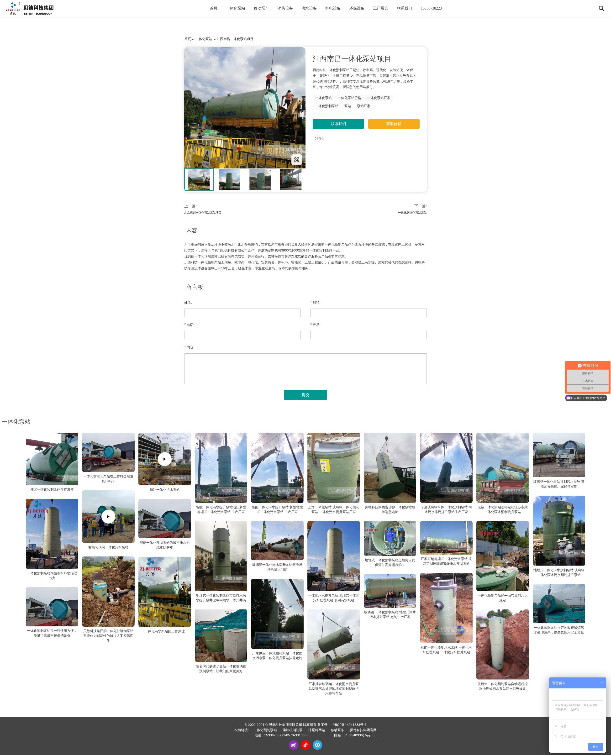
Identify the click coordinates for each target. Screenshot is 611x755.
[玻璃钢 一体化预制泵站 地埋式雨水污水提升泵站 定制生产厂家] (390, 591)
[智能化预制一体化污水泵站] (108, 516)
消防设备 (285, 8)
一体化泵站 (235, 8)
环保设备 (356, 8)
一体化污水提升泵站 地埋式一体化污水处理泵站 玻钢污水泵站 (333, 597)
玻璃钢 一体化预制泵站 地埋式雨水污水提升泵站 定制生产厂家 (390, 614)
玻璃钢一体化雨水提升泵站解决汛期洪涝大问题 (277, 567)
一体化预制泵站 (326, 106)
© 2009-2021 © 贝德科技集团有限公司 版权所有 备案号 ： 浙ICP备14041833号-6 (306, 725)
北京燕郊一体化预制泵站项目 (202, 212)
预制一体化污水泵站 (165, 490)
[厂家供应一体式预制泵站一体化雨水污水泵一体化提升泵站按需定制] (277, 614)
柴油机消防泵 (293, 730)
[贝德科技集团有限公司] (30, 8)
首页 (213, 8)
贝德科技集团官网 (363, 730)
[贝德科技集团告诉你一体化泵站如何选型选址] (390, 468)
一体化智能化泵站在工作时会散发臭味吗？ (108, 478)
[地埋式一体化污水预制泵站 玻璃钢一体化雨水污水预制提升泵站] (559, 531)
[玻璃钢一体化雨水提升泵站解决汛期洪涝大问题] (277, 541)
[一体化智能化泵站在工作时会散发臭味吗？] (108, 452)
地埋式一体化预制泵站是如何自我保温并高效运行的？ (390, 562)
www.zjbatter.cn (214, 159)
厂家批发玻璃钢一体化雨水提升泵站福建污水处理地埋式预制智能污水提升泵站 (334, 688)
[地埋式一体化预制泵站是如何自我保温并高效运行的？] (390, 538)
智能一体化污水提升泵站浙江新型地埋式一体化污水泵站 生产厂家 (221, 509)
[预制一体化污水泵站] (164, 459)
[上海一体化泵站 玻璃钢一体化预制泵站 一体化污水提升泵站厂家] (333, 468)
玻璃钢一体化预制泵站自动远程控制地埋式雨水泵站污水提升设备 (503, 686)
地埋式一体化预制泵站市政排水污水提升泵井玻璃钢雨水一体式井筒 (221, 597)
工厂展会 (380, 8)
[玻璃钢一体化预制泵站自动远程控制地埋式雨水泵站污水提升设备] (502, 644)
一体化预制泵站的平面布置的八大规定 (503, 597)
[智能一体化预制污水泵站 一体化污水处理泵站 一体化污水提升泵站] (446, 608)
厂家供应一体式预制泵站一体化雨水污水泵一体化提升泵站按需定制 (277, 655)
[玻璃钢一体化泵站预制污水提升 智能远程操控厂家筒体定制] (559, 455)
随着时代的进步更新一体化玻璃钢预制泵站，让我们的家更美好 (221, 668)
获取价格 (393, 124)
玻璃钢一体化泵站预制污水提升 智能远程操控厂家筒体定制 (559, 484)
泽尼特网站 (316, 730)
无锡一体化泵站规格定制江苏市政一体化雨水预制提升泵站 (503, 509)
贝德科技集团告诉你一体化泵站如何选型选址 (390, 509)
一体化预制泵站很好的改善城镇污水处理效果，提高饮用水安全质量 (559, 630)
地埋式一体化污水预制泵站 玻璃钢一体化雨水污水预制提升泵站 (559, 572)
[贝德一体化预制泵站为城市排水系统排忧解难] (164, 518)
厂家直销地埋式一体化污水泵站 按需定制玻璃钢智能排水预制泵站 (446, 561)
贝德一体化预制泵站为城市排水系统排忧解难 (165, 545)
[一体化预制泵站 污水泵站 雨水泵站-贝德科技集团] (245, 107)
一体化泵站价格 (349, 98)
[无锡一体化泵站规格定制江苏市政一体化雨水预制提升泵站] (502, 468)
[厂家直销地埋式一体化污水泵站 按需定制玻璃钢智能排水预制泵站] (446, 538)
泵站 (347, 106)
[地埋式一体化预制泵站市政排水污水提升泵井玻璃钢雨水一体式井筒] (221, 556)
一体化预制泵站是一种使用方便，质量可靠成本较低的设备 (52, 633)
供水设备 (309, 8)
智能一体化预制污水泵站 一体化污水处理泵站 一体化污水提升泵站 (446, 649)
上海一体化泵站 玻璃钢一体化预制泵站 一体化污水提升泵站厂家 (333, 509)
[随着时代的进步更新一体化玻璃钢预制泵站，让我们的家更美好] (221, 635)
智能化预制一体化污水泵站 (108, 547)
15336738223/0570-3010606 (286, 735)
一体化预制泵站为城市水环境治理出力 (52, 575)
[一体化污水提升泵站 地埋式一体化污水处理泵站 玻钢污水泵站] (333, 556)
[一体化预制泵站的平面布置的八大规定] (502, 556)
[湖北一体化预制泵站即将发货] (52, 459)
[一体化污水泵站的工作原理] (164, 592)
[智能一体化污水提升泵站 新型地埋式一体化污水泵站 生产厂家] (277, 468)
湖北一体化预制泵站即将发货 (52, 489)
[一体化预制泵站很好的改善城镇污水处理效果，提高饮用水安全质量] (559, 604)
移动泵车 (261, 8)
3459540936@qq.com (360, 735)
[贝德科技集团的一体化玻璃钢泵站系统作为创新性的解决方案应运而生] (108, 591)
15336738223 (431, 8)
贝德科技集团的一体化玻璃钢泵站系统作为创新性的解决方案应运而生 (108, 635)
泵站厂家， (365, 106)
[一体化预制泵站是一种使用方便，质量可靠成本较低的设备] (52, 607)
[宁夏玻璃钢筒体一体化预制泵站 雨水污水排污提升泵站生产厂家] (446, 468)
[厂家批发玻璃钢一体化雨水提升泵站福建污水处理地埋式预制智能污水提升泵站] (333, 644)
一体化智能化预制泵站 (412, 212)
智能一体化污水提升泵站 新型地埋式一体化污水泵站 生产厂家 (277, 509)
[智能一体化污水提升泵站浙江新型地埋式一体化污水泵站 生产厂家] (221, 468)
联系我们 (404, 8)
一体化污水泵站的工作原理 (165, 631)
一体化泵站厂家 (378, 98)
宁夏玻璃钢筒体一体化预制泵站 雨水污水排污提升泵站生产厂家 (446, 509)
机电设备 (333, 8)
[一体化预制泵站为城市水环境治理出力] (52, 534)
